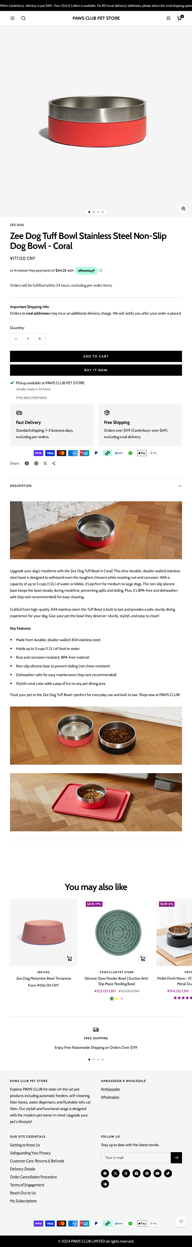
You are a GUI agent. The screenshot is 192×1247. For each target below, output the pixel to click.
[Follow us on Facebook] (105, 1173)
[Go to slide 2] (93, 212)
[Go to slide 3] (98, 212)
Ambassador (110, 1089)
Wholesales (110, 1097)
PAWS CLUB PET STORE (117, 972)
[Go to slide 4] (103, 212)
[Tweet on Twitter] (45, 463)
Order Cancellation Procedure (33, 1177)
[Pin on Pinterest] (36, 463)
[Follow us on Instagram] (136, 1173)
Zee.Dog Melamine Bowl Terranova (43, 978)
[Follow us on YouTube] (158, 1173)
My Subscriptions (23, 1201)
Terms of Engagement (27, 1185)
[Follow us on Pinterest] (147, 1173)
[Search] (23, 18)
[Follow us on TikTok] (168, 1173)
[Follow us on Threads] (126, 1173)
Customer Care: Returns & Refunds (37, 1161)
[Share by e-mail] (54, 463)
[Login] (168, 18)
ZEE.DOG (17, 225)
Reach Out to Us (23, 1193)
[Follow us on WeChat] (105, 1184)
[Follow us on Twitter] (116, 1173)
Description (21, 486)
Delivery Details (22, 1169)
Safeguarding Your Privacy (30, 1153)
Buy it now (96, 370)
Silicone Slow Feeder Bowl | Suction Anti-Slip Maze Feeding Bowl (116, 981)
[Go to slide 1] (89, 212)
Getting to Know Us (25, 1145)
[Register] (176, 1157)
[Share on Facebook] (26, 463)
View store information (31, 397)
